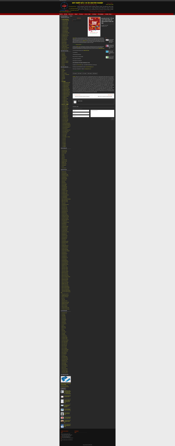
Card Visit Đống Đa (65, 31)
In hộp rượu (63, 181)
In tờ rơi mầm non (65, 105)
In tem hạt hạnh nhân (65, 359)
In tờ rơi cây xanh (64, 128)
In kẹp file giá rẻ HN (64, 36)
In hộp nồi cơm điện (64, 235)
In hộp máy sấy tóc (64, 237)
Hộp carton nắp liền (64, 306)
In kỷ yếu (63, 154)
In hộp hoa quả (64, 171)
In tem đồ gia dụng (64, 356)
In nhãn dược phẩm (64, 337)
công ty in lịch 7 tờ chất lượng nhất (88, 76)
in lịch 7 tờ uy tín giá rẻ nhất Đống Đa (95, 85)
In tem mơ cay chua (64, 368)
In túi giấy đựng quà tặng (66, 94)
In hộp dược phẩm (64, 178)
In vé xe (63, 166)
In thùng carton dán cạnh (65, 307)
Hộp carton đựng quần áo (65, 286)
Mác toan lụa (63, 326)
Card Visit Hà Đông (65, 21)
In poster (63, 71)
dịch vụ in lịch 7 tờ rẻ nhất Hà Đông (96, 79)
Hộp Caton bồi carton (65, 272)
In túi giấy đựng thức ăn (65, 85)
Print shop (81, 14)
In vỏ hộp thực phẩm (65, 190)
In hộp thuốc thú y (64, 212)
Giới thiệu (65, 14)
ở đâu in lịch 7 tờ (103, 86)
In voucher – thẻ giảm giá (65, 74)
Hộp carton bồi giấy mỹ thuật (66, 276)
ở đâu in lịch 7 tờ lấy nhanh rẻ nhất (81, 87)
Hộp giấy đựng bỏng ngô (65, 302)
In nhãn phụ (63, 314)
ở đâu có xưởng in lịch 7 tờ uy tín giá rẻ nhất (80, 86)
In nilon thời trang (64, 159)
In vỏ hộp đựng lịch (64, 196)
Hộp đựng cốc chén (64, 300)
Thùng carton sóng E (65, 267)
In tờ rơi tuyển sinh (65, 106)
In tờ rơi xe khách (64, 132)
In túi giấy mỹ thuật (65, 101)
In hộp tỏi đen (64, 182)
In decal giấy (63, 315)
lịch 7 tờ (78, 46)
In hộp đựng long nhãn (65, 241)
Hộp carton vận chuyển (65, 282)
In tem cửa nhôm (64, 352)
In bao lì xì (63, 158)
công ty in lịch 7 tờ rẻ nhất (78, 77)
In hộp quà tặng (64, 185)
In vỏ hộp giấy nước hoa (65, 222)
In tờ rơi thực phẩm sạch (65, 127)
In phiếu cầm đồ (64, 163)
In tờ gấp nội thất (64, 113)
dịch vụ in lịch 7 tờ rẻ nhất (86, 79)
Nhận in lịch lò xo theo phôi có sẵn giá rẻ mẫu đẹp (105, 96)
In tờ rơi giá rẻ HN (64, 38)
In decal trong (64, 322)
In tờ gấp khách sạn (65, 116)
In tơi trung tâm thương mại (66, 124)
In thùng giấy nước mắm (65, 216)
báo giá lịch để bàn (78, 44)
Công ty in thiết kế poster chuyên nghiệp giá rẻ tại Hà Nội (67, 425)
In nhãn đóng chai (64, 312)
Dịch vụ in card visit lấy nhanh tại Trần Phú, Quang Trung (111, 57)
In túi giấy (64, 81)
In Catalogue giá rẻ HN (65, 35)
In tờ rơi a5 (64, 139)
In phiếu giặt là (64, 165)
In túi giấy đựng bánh (65, 86)
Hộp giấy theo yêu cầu (65, 303)
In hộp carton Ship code (65, 219)
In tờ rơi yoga (64, 135)
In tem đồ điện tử (64, 353)
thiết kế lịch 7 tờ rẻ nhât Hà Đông (97, 88)
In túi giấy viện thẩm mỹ (65, 90)
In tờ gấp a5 (64, 143)
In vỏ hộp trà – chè (64, 192)
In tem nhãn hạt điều (65, 341)
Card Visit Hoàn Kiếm (65, 27)
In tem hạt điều (64, 363)
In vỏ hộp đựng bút (64, 197)
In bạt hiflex (63, 77)
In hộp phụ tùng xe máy (65, 231)
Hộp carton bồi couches (65, 275)
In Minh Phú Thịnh (101, 48)
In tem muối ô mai (64, 344)
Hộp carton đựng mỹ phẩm (65, 287)
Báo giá (76, 14)
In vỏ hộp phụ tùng (64, 193)
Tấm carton (63, 299)
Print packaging (100, 14)
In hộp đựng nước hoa (65, 264)
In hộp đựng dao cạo (65, 257)
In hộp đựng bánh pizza (65, 204)
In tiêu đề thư (64, 55)
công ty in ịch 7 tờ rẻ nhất (79, 76)
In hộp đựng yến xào (65, 211)
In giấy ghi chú (64, 58)
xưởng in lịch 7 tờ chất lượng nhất (77, 89)
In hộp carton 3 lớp (64, 207)
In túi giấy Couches (65, 98)
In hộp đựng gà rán (64, 253)
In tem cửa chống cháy (65, 349)
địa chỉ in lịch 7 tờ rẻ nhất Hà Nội (84, 91)
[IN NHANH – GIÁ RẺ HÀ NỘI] (87, 7)
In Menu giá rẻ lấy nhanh (65, 47)
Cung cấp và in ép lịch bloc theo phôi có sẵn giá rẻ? (82, 96)
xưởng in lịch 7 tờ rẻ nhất (86, 89)
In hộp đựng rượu (64, 238)
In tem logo (63, 330)
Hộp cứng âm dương (65, 200)
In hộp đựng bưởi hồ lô (65, 175)
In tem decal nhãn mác (63, 15)
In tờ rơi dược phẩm (65, 120)
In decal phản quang (65, 357)
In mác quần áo (64, 323)
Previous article (77, 94)
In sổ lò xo (63, 63)
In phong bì (63, 54)
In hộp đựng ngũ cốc (65, 227)
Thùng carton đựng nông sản (66, 290)
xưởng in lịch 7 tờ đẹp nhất (99, 90)
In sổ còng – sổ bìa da (65, 62)
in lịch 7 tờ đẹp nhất (104, 85)
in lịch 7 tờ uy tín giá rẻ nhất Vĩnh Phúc (84, 85)
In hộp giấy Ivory (64, 189)
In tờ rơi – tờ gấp (87, 14)
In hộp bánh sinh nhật (65, 174)
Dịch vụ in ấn (71, 14)
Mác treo (63, 329)
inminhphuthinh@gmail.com (90, 66)
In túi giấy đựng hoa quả (65, 93)
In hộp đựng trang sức (65, 246)
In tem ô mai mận (64, 345)
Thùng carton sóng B (65, 268)
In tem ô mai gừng (64, 348)
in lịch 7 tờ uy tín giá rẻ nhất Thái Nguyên (101, 84)
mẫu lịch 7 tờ (85, 40)
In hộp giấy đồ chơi (64, 220)
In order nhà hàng (64, 151)
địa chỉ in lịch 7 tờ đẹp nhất (93, 91)
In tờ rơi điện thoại (65, 117)
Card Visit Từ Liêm (65, 24)
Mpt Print (61, 14)
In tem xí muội (64, 367)
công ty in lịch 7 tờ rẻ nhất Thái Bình (108, 77)
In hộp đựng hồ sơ (64, 256)
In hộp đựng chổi (64, 234)
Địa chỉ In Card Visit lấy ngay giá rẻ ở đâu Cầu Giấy (66, 384)
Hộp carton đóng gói (65, 280)
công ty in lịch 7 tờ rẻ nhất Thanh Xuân (78, 78)
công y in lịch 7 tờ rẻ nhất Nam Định (108, 78)
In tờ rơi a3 (64, 142)
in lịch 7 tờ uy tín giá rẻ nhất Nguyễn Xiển (89, 84)
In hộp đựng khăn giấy (65, 226)
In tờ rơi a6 (64, 138)
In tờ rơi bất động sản (65, 108)
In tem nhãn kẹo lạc (64, 342)
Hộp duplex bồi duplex (65, 279)
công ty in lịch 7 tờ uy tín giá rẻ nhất (89, 78)
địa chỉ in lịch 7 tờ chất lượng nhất (108, 90)
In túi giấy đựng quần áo (65, 83)
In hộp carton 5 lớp (64, 208)
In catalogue (63, 70)
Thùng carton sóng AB (65, 271)
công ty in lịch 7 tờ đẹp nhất (99, 78)
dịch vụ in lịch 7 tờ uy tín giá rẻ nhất (106, 79)
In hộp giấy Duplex (64, 186)
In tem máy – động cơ (65, 371)
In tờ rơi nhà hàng (65, 109)
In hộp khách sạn (64, 205)
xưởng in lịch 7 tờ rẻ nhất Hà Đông (95, 89)
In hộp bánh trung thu (65, 242)
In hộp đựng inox (64, 252)
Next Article (110, 94)
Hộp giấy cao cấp (64, 265)
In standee (63, 75)
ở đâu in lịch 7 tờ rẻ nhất (90, 87)
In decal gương (64, 319)
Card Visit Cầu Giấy (65, 23)
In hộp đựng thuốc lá (65, 260)
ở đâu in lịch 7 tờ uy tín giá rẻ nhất (99, 87)
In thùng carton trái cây (65, 215)
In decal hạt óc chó (64, 360)
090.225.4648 (79, 64)
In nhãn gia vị (64, 334)
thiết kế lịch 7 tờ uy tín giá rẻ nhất (107, 88)
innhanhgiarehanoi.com (87, 68)
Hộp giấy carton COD (65, 283)
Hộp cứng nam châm (65, 201)
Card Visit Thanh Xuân (65, 20)
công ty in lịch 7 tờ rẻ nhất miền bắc (97, 77)
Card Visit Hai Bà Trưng (65, 32)
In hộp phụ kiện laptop (65, 249)
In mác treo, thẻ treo (65, 372)
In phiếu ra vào (64, 162)
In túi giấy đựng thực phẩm (66, 82)
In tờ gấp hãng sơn (65, 112)
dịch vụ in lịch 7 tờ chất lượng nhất (78, 79)
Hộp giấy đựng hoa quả (65, 295)
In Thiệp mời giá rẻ (64, 46)
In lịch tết (63, 155)
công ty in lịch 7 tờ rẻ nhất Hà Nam (87, 77)
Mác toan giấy (64, 327)
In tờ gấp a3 (64, 146)
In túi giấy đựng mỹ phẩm (66, 89)
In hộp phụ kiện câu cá (65, 245)
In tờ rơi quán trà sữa (65, 131)
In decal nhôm (64, 318)
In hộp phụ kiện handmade (65, 250)
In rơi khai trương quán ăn (66, 123)
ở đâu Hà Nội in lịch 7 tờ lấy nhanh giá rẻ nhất (94, 86)
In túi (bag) (94, 14)
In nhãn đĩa (63, 65)
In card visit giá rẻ (65, 19)
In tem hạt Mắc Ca (64, 364)
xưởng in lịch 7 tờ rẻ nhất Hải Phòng (106, 89)
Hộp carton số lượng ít (65, 296)
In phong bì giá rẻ (64, 42)
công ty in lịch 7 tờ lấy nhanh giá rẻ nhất (99, 76)
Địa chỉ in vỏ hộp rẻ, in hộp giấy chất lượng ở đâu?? (67, 413)
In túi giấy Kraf (64, 97)
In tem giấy (63, 333)
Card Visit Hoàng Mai (65, 28)
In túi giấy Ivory (64, 100)
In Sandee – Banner (108, 14)
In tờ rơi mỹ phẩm (65, 121)
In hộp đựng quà (64, 177)
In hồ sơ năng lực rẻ (65, 39)
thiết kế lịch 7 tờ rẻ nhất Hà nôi (88, 88)
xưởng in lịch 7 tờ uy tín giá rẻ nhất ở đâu (88, 90)
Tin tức (71, 15)
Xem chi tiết (63, 388)
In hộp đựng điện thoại (65, 261)
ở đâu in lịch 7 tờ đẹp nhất (108, 87)
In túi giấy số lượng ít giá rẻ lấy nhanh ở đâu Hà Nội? (67, 421)
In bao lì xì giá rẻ (64, 43)
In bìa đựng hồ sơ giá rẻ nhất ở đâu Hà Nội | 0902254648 (67, 406)
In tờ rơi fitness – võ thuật (66, 136)
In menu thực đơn (64, 150)
